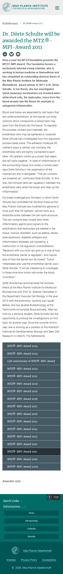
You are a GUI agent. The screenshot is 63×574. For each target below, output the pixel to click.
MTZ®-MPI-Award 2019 (22, 391)
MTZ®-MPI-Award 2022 (22, 368)
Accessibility (49, 560)
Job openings (31, 521)
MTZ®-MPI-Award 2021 (22, 376)
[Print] (18, 54)
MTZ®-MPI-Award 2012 (22, 444)
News (31, 513)
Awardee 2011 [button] (11, 481)
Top (56, 497)
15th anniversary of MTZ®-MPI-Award (31, 361)
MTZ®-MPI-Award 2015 (22, 421)
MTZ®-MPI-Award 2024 (22, 353)
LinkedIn (31, 528)
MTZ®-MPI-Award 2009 (22, 466)
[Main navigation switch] (57, 8)
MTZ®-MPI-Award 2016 (22, 414)
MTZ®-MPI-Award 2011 (22, 451)
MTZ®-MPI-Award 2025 (22, 346)
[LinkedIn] (4, 54)
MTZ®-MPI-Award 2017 (22, 406)
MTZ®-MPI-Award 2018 (22, 398)
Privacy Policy (29, 560)
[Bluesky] (11, 54)
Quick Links (11, 500)
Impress (11, 560)
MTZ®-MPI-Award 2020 (22, 383)
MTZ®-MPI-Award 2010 (22, 459)
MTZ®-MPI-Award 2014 (22, 429)
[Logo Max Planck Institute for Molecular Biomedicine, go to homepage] (25, 7)
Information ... (13, 506)
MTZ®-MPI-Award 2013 (22, 436)
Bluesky (31, 536)
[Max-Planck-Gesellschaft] (17, 551)
